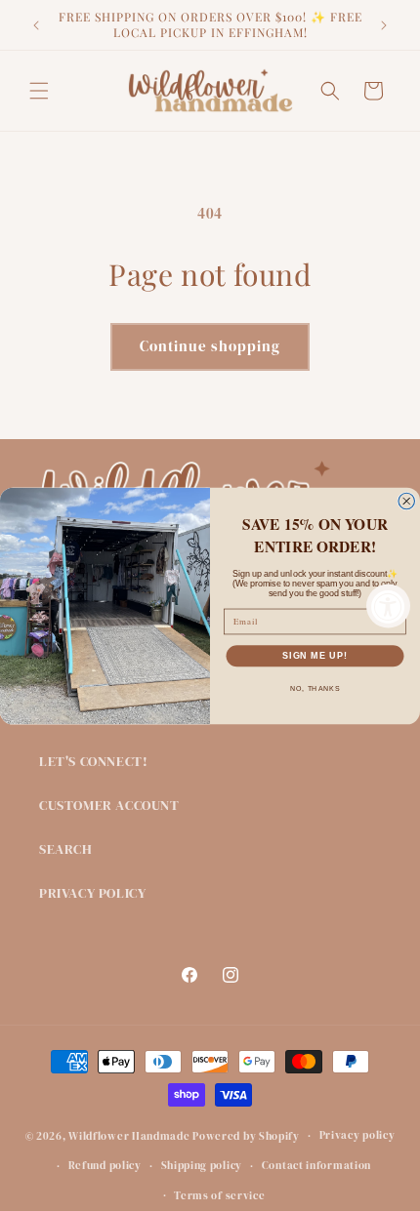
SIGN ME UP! (315, 655)
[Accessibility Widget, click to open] (388, 605)
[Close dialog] (407, 501)
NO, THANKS (315, 688)
